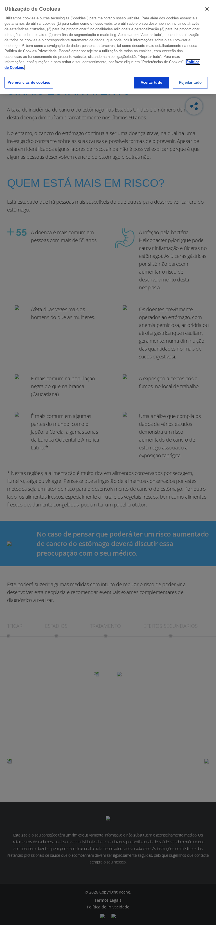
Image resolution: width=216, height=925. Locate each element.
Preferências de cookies (29, 82)
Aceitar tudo (151, 82)
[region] (108, 47)
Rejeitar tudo (190, 82)
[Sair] (207, 9)
